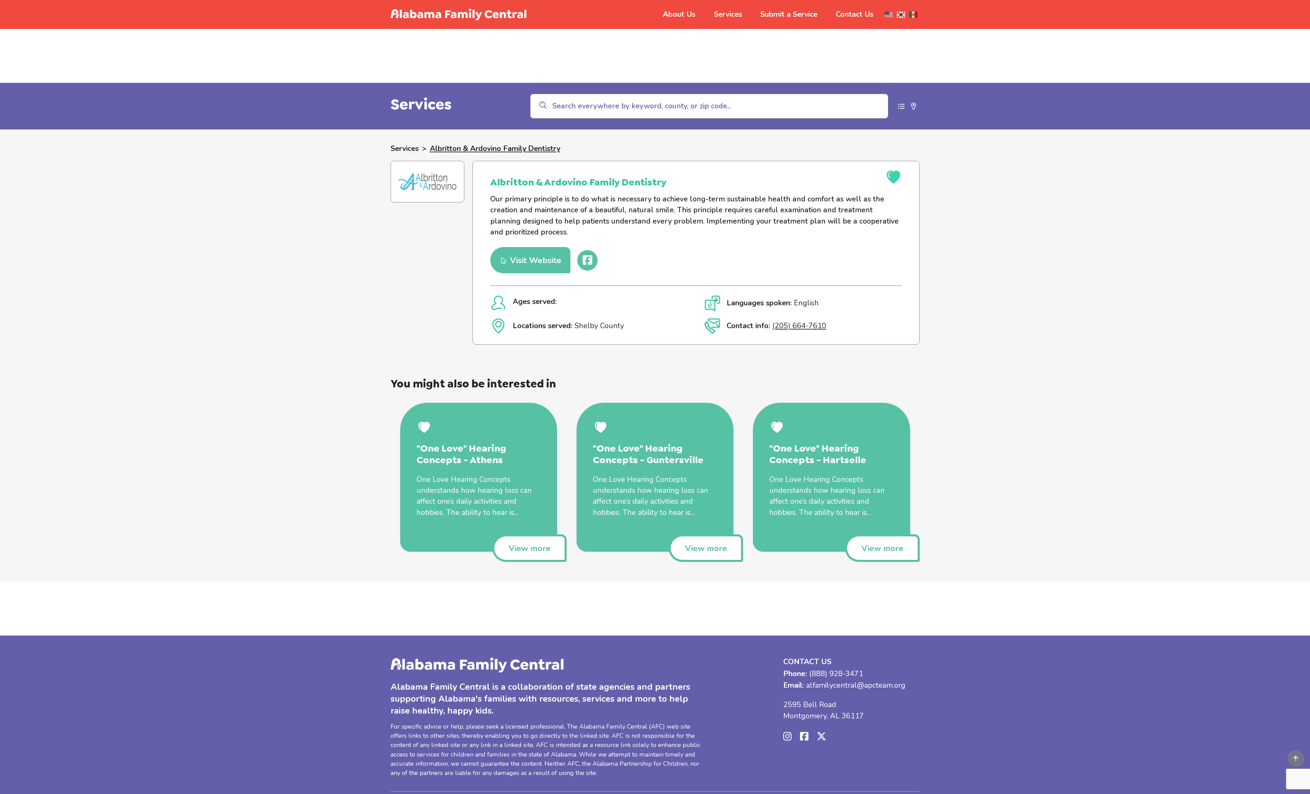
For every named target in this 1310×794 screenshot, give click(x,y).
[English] (889, 15)
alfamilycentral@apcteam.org (855, 685)
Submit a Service (788, 14)
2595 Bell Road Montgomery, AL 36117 (823, 710)
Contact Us (854, 14)
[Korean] (901, 15)
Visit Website (534, 260)
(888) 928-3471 (836, 673)
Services (728, 14)
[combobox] (709, 106)
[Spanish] (913, 15)
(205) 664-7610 (799, 326)
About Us (679, 14)
